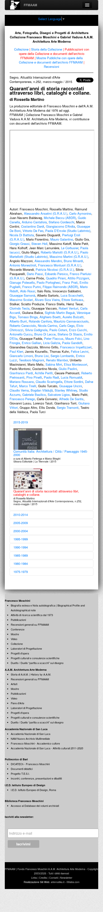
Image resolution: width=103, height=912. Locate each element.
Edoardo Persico (56, 273)
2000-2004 (20, 531)
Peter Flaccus (53, 338)
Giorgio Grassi (19, 243)
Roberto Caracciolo (23, 325)
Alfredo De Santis (71, 399)
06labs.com (73, 882)
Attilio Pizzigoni (78, 278)
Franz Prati (70, 282)
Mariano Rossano (22, 381)
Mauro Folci (73, 338)
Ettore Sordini (73, 381)
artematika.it (57, 882)
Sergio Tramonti (68, 407)
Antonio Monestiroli (23, 265)
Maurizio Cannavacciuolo (71, 321)
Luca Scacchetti (72, 295)
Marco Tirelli (27, 386)
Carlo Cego (66, 325)
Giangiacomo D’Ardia (60, 226)
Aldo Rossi (27, 291)
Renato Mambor (57, 360)
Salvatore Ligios (59, 394)
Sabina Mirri (54, 364)
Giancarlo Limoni (21, 355)
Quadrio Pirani (56, 278)
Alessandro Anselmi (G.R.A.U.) (45, 213)
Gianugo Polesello (22, 282)
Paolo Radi (51, 377)
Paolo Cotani (58, 330)
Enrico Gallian (31, 343)
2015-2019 (20, 422)
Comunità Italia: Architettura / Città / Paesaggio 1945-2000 (50, 453)
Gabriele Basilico (34, 394)
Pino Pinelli (34, 377)
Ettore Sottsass (72, 299)
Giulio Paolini (68, 368)
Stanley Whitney (66, 390)
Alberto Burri (18, 321)
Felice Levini (79, 351)
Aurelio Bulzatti (73, 317)
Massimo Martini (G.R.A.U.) (69, 256)
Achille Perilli (44, 373)
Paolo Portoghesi (48, 282)
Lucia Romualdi (71, 377)
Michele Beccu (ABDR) (60, 217)
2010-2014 (20, 514)
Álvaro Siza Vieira (47, 299)
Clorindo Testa (19, 308)
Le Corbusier (69, 248)
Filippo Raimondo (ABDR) (60, 286)
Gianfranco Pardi (21, 373)
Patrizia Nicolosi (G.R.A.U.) (55, 269)
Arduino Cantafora (34, 222)
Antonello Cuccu (21, 334)
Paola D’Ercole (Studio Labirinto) (67, 230)
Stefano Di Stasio (69, 334)
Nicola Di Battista (22, 235)
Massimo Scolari (21, 299)
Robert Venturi (68, 308)
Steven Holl (39, 243)
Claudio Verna (19, 390)
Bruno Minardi (73, 261)
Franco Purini (31, 286)
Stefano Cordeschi (61, 222)
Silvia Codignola (36, 330)
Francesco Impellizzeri (76, 347)
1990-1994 (20, 547)
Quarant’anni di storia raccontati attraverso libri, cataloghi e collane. (46, 493)
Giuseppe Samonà (22, 295)
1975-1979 (20, 571)
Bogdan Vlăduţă (42, 390)
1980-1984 (20, 563)
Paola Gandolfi (72, 343)
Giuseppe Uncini (70, 386)
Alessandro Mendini (48, 261)
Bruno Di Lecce (45, 334)
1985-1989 (20, 555)
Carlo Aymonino (80, 213)
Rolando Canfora (40, 321)
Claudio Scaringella (49, 381)
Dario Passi (35, 273)
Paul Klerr (16, 351)
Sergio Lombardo (62, 355)
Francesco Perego (22, 399)
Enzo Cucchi (78, 330)
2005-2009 (20, 522)
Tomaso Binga (28, 317)
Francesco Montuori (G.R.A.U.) (59, 265)
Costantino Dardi (32, 226)
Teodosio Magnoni (31, 360)
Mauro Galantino (61, 239)
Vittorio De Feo (33, 230)
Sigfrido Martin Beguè (60, 312)
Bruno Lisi (42, 355)
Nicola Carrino (47, 325)
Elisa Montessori (75, 364)
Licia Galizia (51, 343)
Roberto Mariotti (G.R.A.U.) (59, 252)
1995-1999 (20, 539)
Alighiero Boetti (50, 317)
